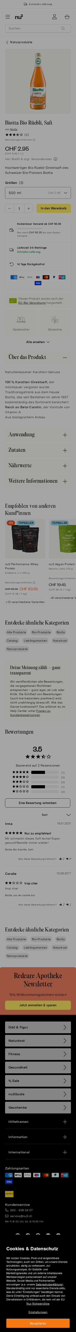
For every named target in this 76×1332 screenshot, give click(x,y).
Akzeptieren (38, 1323)
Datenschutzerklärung (49, 1284)
